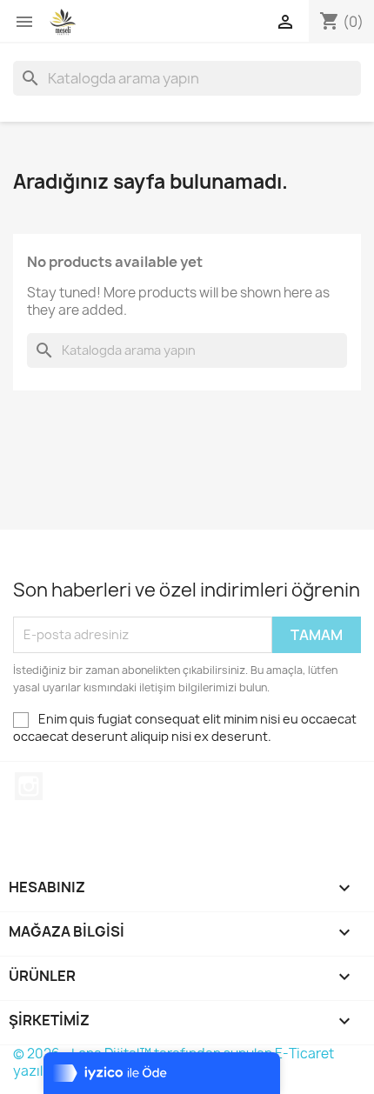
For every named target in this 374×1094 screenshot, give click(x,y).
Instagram (29, 786)
